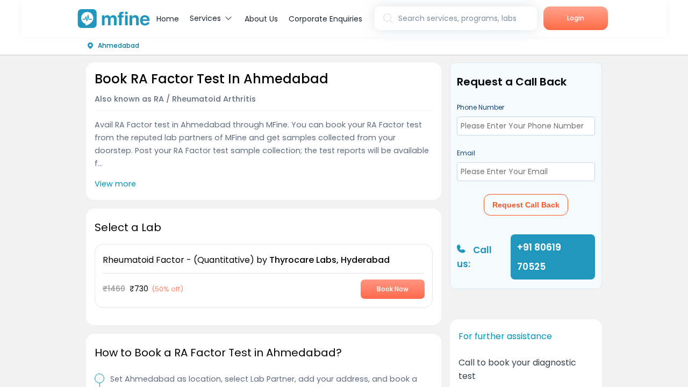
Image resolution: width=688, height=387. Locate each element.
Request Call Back (526, 204)
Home (167, 18)
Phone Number (480, 107)
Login (575, 18)
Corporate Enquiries (325, 18)
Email (466, 152)
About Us (261, 18)
